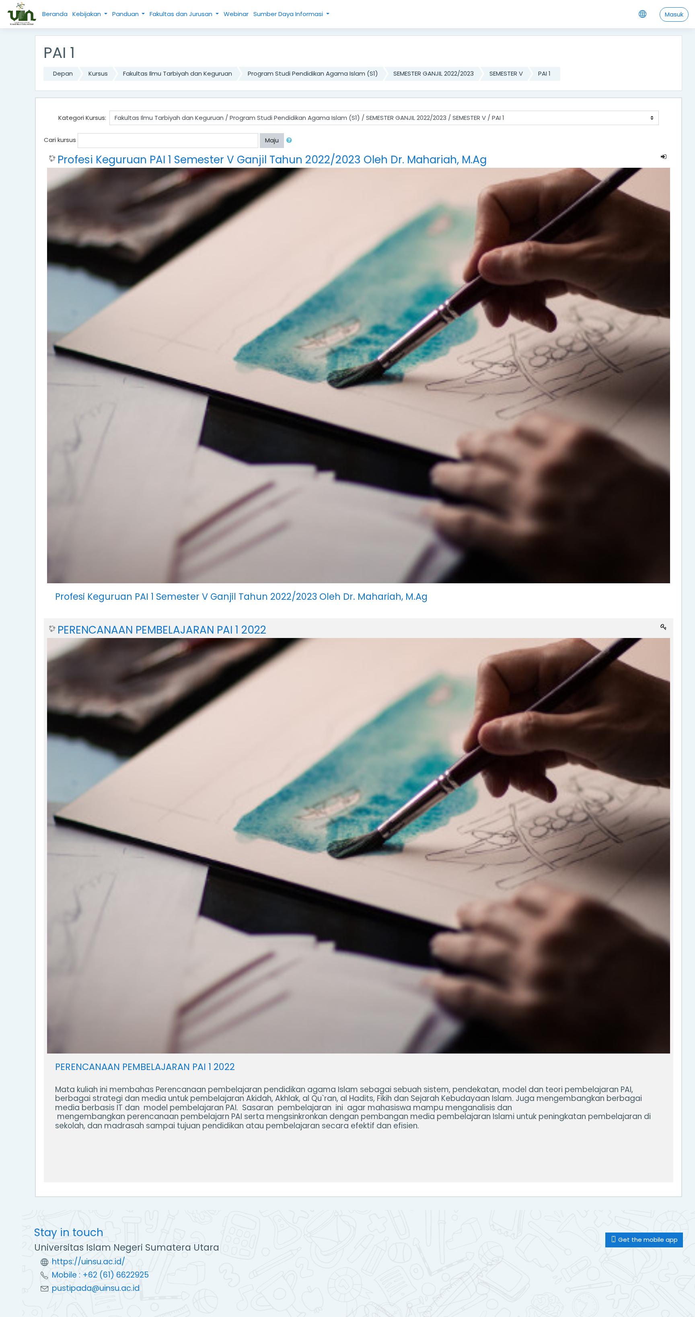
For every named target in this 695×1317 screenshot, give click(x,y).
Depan (63, 73)
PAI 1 (544, 73)
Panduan (126, 14)
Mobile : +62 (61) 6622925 (100, 1275)
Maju (272, 140)
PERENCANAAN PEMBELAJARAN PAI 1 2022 (162, 630)
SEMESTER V (506, 73)
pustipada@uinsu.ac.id (96, 1288)
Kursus (98, 73)
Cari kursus (60, 140)
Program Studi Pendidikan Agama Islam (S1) (313, 73)
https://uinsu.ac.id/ (88, 1261)
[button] (291, 141)
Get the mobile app (647, 1239)
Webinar (236, 14)
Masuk (674, 14)
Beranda (55, 14)
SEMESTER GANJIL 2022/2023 (433, 73)
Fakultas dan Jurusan (182, 14)
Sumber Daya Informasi (289, 14)
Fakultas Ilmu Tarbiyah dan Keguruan (177, 73)
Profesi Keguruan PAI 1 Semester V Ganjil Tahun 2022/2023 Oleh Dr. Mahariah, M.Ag (272, 159)
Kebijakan (87, 14)
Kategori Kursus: (82, 117)
